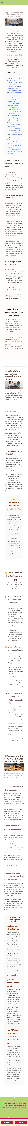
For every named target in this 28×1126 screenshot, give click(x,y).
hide (13, 72)
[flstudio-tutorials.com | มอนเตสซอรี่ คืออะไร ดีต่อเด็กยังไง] (15, 2)
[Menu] (2, 2)
